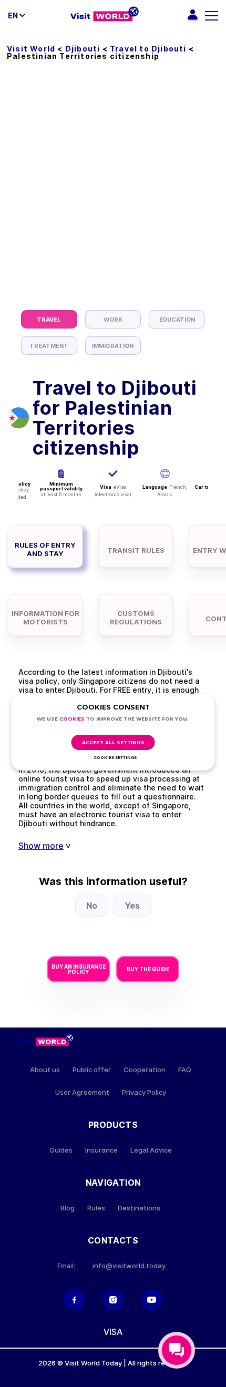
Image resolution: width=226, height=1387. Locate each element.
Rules (96, 1208)
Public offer (92, 1069)
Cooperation (145, 1069)
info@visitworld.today (129, 1265)
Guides (61, 1150)
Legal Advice (151, 1150)
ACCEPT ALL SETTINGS (113, 743)
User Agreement (82, 1092)
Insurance (101, 1150)
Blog (67, 1208)
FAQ (184, 1069)
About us (45, 1069)
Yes (132, 905)
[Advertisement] (113, 192)
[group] (49, 319)
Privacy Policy (144, 1092)
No (91, 905)
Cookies (72, 719)
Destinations (139, 1208)
